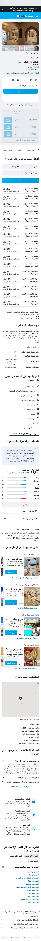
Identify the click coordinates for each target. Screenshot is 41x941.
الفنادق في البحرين (32, 890)
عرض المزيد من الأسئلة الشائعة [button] (20, 786)
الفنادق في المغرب (32, 872)
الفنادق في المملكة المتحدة (30, 899)
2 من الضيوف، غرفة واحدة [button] (27, 85)
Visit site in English (19, 10)
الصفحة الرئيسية (35, 937)
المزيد (37, 342)
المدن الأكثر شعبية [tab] (16, 856)
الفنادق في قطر (33, 875)
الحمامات (16, 937)
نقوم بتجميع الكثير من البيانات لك (26, 924)
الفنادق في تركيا (33, 881)
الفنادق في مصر (33, 893)
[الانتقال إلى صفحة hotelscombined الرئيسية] (25, 16)
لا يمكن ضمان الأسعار (29, 913)
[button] (2, 9)
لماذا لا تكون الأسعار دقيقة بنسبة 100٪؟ (23, 927)
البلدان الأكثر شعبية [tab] (31, 856)
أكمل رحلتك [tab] (34, 861)
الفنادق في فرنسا (33, 896)
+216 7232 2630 (32, 69)
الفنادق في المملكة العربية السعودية (27, 878)
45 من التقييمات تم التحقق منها (18, 72)
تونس (26, 937)
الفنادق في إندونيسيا (32, 884)
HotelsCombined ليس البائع (27, 920)
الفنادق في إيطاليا (33, 902)
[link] (24, 577)
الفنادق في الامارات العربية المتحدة (27, 887)
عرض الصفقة (11, 572)
